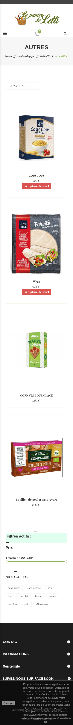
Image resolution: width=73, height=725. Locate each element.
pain (27, 604)
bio (10, 596)
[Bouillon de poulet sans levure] (36, 457)
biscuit (38, 596)
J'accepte (8, 702)
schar (51, 587)
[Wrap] (36, 243)
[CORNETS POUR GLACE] (36, 353)
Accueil (8, 56)
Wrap (36, 281)
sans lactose (34, 587)
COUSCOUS (36, 175)
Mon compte (11, 666)
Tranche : (12, 558)
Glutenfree (42, 604)
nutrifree (12, 604)
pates (52, 596)
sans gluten (14, 587)
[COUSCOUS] (36, 137)
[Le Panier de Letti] (36, 17)
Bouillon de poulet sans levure (36, 499)
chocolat (23, 596)
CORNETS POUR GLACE (36, 395)
